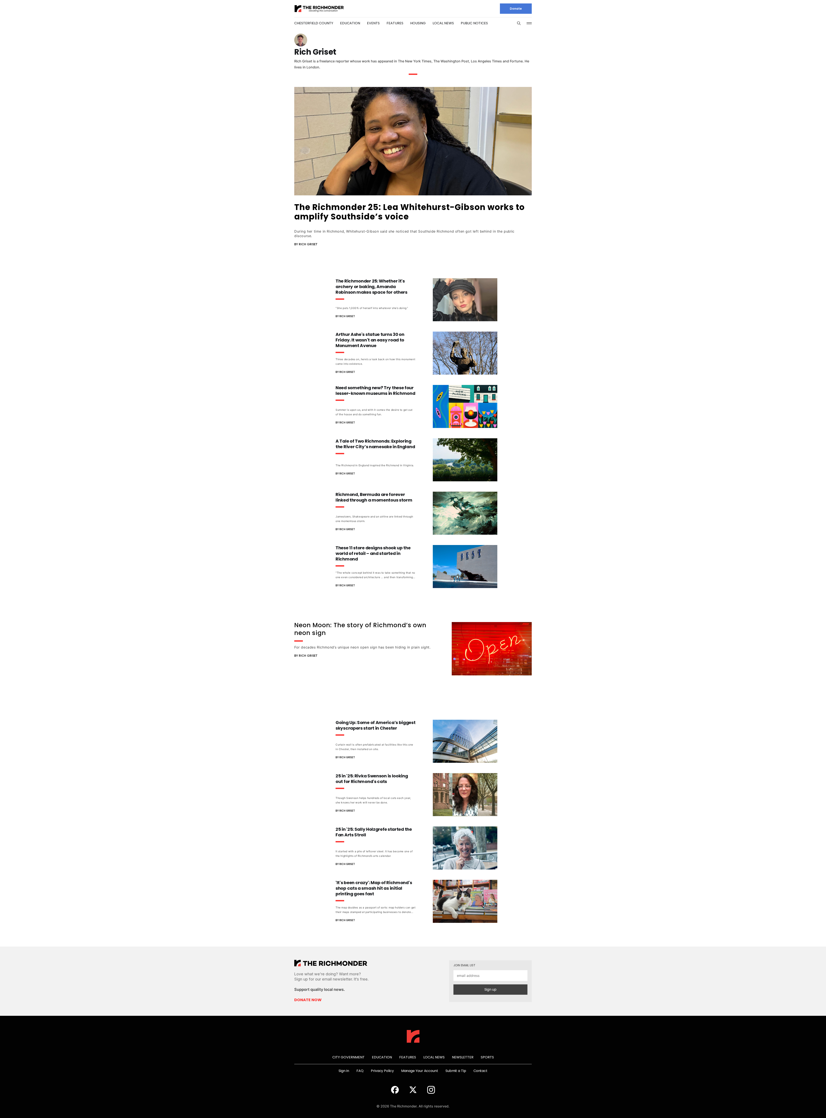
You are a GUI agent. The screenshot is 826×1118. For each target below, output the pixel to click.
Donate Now (308, 999)
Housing (418, 23)
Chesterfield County (313, 23)
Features (395, 23)
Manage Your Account (419, 1070)
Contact (480, 1070)
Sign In (344, 1070)
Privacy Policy (382, 1070)
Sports (487, 1057)
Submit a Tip (455, 1070)
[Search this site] (519, 23)
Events (373, 23)
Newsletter (462, 1057)
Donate (516, 8)
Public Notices (474, 23)
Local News (443, 23)
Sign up (490, 989)
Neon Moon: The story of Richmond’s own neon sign (360, 629)
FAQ (360, 1070)
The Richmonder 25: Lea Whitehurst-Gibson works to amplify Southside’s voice (409, 211)
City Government (348, 1057)
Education (350, 23)
